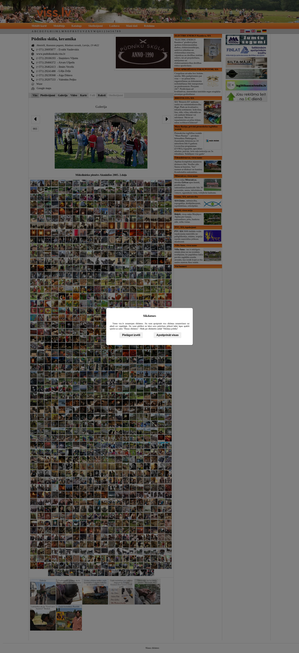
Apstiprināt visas (167, 335)
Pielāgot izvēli (131, 335)
